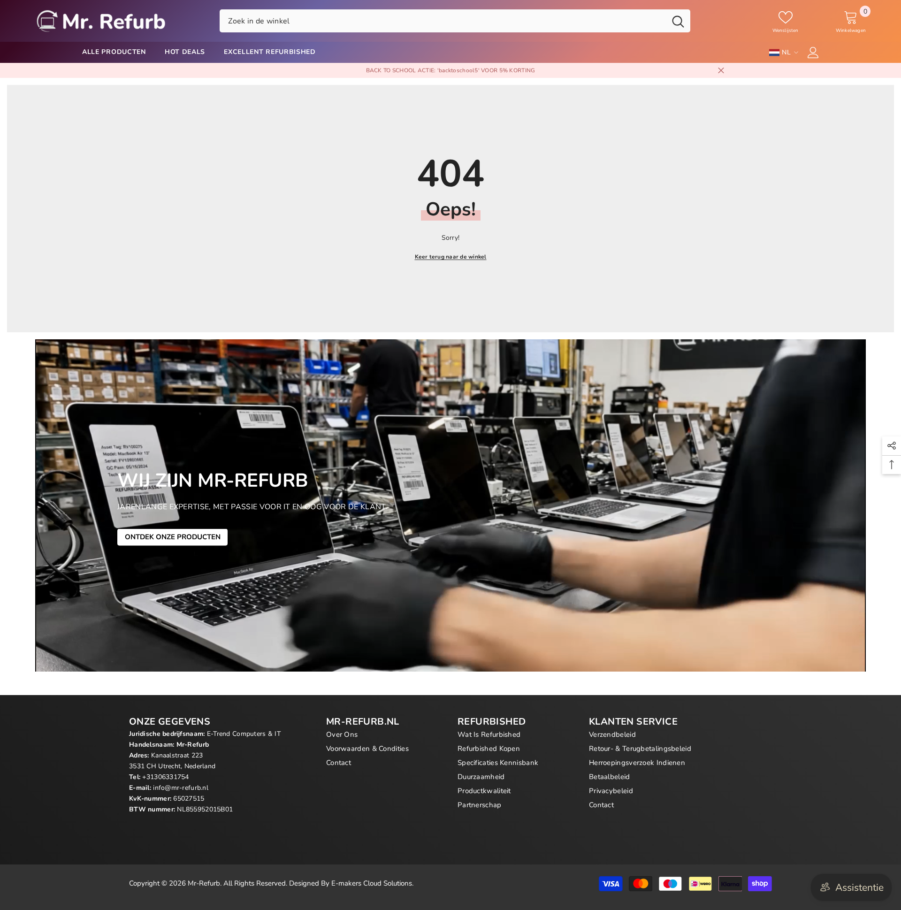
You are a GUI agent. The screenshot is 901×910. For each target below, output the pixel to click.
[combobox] (443, 20)
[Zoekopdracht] (455, 20)
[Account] (813, 52)
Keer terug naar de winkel (451, 256)
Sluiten (721, 71)
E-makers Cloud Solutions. (372, 883)
